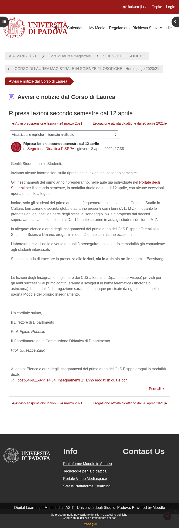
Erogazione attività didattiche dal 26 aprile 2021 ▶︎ (130, 123)
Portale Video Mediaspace (85, 479)
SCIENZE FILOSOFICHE (124, 56)
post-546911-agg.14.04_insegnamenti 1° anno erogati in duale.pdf (72, 380)
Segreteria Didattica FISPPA (50, 149)
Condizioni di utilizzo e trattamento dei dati (89, 518)
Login (170, 7)
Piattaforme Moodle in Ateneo (87, 464)
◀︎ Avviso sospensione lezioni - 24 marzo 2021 (47, 123)
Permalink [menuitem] (156, 389)
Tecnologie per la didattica (85, 471)
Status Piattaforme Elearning (86, 486)
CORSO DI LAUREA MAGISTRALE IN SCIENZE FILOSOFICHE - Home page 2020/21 (86, 69)
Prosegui (90, 524)
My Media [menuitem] (97, 28)
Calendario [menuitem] (76, 28)
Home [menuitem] (58, 28)
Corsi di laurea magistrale (69, 56)
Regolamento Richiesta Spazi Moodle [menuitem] (140, 28)
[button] (135, 7)
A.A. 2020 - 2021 (23, 56)
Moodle (159, 508)
